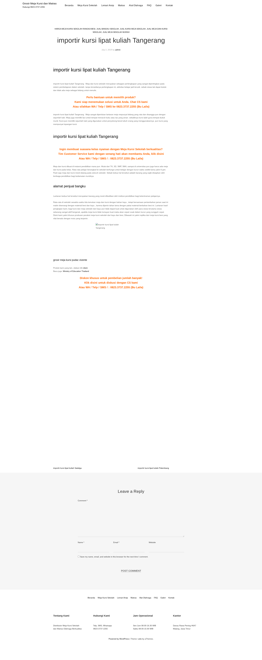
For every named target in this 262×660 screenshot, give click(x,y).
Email (116, 542)
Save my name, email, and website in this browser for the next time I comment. (114, 557)
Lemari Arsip (107, 5)
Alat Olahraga (136, 5)
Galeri (159, 5)
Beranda (69, 5)
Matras (121, 5)
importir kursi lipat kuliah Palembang (153, 468)
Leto (140, 639)
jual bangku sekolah (107, 29)
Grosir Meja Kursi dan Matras (40, 3)
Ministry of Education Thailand (76, 271)
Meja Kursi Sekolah (87, 5)
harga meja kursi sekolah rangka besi (75, 29)
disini (85, 268)
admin (117, 50)
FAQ (149, 5)
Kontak (169, 5)
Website (152, 542)
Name (81, 542)
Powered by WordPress (119, 639)
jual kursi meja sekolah (133, 29)
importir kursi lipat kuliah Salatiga (67, 468)
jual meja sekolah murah (116, 32)
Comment (82, 500)
